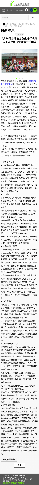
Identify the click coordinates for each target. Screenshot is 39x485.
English (19, 10)
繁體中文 (10, 10)
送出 (33, 17)
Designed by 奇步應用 (17, 481)
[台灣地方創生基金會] (19, 3)
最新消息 (13, 24)
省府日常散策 (9, 459)
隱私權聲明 (6, 483)
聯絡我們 (14, 483)
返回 (19, 465)
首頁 (6, 24)
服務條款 (21, 483)
